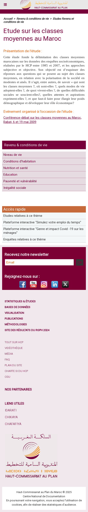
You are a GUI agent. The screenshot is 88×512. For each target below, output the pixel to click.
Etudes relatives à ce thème (22, 216)
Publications (14, 318)
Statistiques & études (20, 301)
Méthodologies (16, 324)
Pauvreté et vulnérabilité (20, 181)
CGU (7, 376)
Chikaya (11, 417)
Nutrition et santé (15, 168)
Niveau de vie (12, 155)
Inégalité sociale (14, 188)
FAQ (7, 359)
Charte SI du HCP (16, 371)
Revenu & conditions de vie (25, 145)
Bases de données (17, 307)
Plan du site (13, 365)
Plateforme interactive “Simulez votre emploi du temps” (42, 222)
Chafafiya (13, 424)
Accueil (7, 18)
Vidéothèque (14, 348)
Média (9, 353)
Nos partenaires (18, 389)
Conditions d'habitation (19, 161)
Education (10, 174)
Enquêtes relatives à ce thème (24, 239)
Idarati (10, 410)
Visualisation (14, 312)
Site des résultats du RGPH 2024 (27, 330)
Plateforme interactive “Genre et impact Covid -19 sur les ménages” (43, 231)
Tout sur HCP (14, 342)
